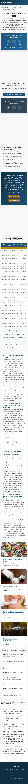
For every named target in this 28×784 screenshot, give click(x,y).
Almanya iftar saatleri (14, 200)
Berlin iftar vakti (18, 344)
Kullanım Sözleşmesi (18, 778)
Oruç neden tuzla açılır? (10, 586)
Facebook (9, 775)
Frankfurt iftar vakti (9, 347)
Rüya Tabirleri (17, 771)
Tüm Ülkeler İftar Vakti (14, 196)
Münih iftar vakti (8, 340)
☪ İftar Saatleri (6, 2)
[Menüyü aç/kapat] (25, 2)
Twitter (19, 775)
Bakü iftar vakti (20, 347)
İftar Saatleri (14, 781)
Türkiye (17, 769)
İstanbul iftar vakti (20, 334)
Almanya (22, 769)
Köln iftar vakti (9, 344)
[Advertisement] (14, 67)
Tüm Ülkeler (12, 769)
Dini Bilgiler (10, 771)
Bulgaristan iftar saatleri (8, 337)
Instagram (14, 775)
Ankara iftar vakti (21, 337)
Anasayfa (6, 769)
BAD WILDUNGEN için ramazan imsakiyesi (14, 94)
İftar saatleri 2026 (7, 746)
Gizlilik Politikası (8, 778)
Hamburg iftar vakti (19, 340)
